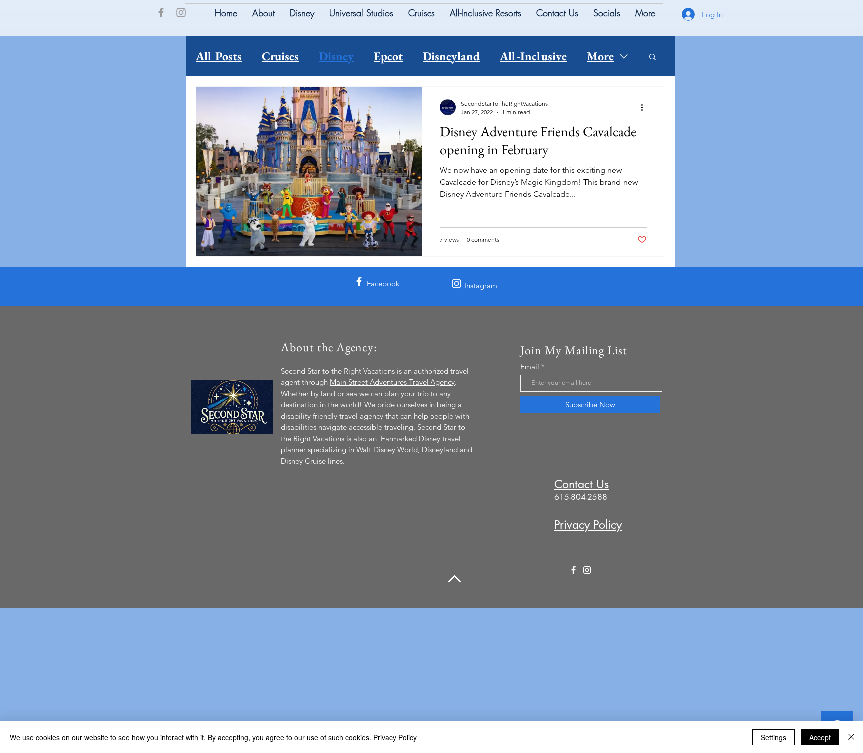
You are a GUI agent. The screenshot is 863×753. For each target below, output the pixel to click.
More (600, 56)
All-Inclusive (533, 56)
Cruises (280, 56)
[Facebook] (161, 12)
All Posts (219, 56)
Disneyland (451, 56)
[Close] (851, 737)
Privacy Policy (395, 737)
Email (529, 366)
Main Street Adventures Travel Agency (392, 382)
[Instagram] (181, 12)
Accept (820, 737)
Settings (773, 737)
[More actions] (645, 107)
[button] (652, 57)
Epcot (388, 56)
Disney (336, 56)
